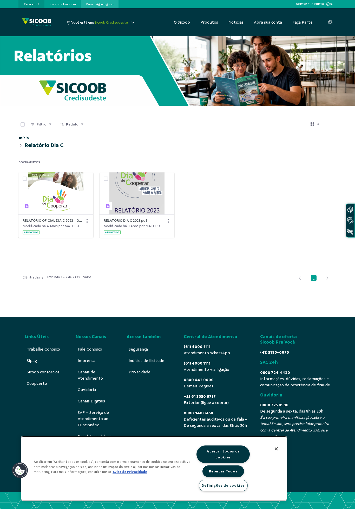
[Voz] (350, 220)
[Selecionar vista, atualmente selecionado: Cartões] (315, 124)
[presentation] (31, 4)
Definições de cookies (223, 485)
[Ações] (87, 221)
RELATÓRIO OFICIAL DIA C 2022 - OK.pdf (53, 220)
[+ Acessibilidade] (350, 231)
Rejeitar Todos (223, 471)
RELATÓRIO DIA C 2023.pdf (125, 220)
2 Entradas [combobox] (31, 277)
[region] (154, 468)
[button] (20, 470)
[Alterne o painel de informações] (330, 124)
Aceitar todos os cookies (223, 454)
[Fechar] (276, 449)
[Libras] (350, 209)
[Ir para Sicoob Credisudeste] (36, 22)
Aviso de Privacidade (130, 472)
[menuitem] (31, 4)
